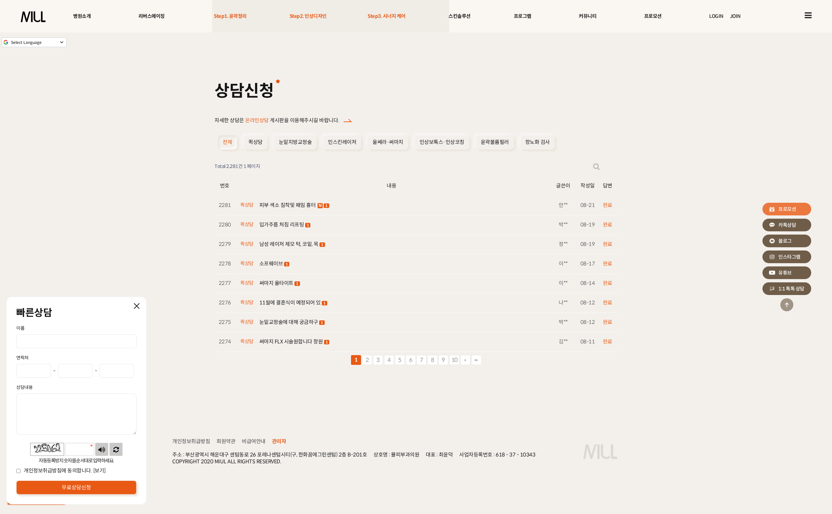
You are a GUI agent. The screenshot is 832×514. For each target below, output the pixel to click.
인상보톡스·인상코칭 (442, 142)
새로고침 (116, 449)
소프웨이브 (271, 263)
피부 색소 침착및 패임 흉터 (288, 205)
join (735, 16)
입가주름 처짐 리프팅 (282, 224)
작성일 (587, 185)
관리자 (279, 441)
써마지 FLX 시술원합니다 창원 (291, 341)
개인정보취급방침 (191, 441)
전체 (227, 142)
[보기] (99, 470)
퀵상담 (255, 142)
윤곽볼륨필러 (495, 142)
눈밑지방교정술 (295, 142)
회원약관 (225, 441)
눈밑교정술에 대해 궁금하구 (289, 322)
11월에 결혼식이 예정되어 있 (290, 302)
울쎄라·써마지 (387, 142)
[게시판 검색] (596, 166)
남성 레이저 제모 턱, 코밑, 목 (289, 244)
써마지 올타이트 (277, 283)
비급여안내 (254, 441)
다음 (465, 360)
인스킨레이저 (342, 142)
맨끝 (476, 360)
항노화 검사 (537, 142)
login (716, 16)
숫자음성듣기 (101, 449)
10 (454, 360)
